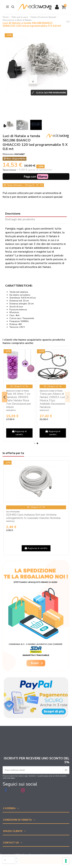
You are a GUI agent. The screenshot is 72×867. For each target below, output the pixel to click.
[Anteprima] (32, 354)
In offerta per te (13, 453)
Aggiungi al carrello (46, 860)
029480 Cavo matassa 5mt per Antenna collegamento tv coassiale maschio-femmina (33, 516)
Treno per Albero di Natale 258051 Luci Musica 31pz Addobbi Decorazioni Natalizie (52, 400)
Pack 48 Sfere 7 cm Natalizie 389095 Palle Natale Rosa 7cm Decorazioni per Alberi (18, 400)
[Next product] (68, 22)
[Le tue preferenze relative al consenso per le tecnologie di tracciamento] (66, 861)
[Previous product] (67, 22)
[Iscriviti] (66, 770)
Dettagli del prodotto (20, 219)
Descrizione (12, 213)
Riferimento (8, 154)
